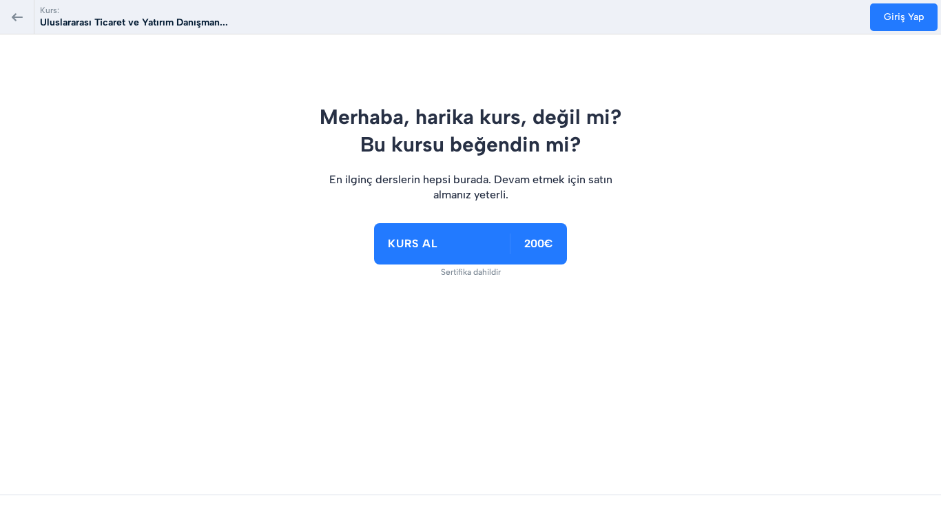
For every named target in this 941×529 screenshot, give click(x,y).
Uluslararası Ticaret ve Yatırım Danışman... (134, 22)
